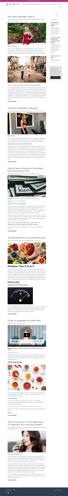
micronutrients (11, 429)
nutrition (15, 323)
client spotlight (11, 19)
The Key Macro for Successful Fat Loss (27, 237)
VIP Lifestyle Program (27, 4)
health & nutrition (17, 240)
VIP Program (22, 201)
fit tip (11, 240)
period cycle (53, 60)
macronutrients (33, 427)
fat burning (53, 27)
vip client (38, 19)
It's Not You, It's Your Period (55, 56)
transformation (23, 111)
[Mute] (41, 346)
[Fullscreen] (45, 346)
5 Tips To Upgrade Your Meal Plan (24, 320)
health (12, 427)
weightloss (57, 31)
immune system (26, 427)
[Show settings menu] (43, 346)
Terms (56, 490)
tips (18, 323)
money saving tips (23, 173)
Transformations (54, 4)
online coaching (32, 19)
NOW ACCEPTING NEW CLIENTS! (34, 0)
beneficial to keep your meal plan (30, 356)
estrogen (52, 59)
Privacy (60, 490)
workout (35, 111)
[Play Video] (9, 346)
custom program (19, 19)
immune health (18, 427)
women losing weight (54, 33)
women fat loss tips (54, 32)
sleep (16, 429)
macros (23, 240)
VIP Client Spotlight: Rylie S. (21, 16)
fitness (9, 427)
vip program (30, 111)
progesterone (57, 60)
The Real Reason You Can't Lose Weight (54, 24)
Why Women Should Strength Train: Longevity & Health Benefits (55, 40)
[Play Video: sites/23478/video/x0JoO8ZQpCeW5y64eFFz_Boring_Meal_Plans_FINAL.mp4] (27, 335)
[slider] (26, 346)
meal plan (25, 19)
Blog (60, 4)
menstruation (56, 59)
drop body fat (11, 173)
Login (60, 6)
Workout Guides (45, 4)
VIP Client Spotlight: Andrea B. (23, 108)
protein (32, 240)
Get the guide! (55, 77)
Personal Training (37, 4)
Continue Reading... (12, 101)
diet (9, 240)
